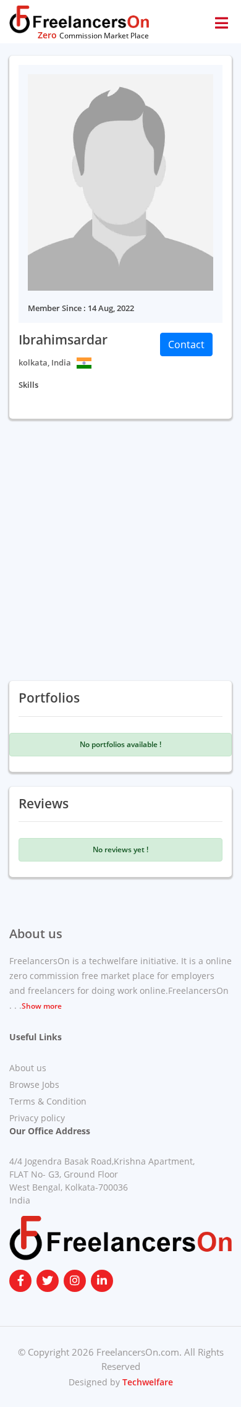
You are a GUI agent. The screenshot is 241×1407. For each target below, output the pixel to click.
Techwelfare (146, 1382)
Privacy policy (37, 1118)
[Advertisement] (120, 545)
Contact (186, 344)
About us (27, 1068)
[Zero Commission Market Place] (79, 18)
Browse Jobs (34, 1084)
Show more (42, 1006)
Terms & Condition (48, 1101)
